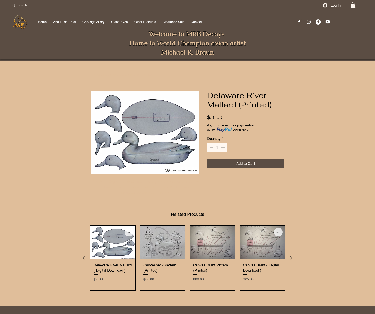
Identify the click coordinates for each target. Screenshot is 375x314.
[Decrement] (211, 147)
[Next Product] (291, 258)
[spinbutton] (217, 147)
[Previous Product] (83, 258)
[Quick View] (112, 242)
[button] (353, 5)
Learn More (241, 129)
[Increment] (223, 147)
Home (95, 75)
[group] (187, 258)
